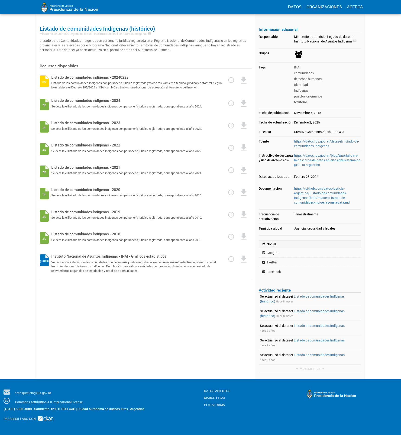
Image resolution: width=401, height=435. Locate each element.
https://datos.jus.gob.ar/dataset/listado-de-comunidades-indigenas (326, 143)
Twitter (271, 262)
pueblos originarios (308, 96)
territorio (300, 102)
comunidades (304, 73)
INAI (297, 67)
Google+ (272, 252)
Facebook (273, 271)
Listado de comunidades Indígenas (319, 325)
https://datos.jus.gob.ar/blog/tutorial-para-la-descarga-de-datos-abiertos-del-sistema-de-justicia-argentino (327, 160)
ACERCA (355, 7)
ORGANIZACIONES (324, 7)
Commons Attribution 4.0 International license (49, 402)
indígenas (301, 90)
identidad (301, 84)
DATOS (294, 7)
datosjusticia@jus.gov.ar (33, 393)
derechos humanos (308, 79)
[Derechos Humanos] (298, 57)
